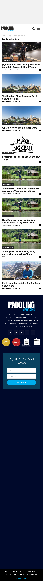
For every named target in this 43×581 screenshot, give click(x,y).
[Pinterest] (21, 332)
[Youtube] (33, 332)
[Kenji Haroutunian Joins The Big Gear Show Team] (21, 270)
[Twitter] (27, 332)
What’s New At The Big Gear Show (19, 127)
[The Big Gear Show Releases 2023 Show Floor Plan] (21, 83)
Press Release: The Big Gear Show (11, 70)
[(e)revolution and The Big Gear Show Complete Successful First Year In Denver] (21, 52)
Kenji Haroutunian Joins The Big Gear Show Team (21, 284)
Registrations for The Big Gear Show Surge (21, 158)
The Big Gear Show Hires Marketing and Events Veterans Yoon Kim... (20, 189)
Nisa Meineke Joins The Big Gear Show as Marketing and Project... (19, 221)
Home (4, 35)
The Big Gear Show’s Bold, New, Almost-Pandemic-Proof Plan (18, 253)
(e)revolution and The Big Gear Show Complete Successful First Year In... (21, 66)
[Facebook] (10, 332)
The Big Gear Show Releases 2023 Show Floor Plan (19, 97)
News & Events (7, 60)
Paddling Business (8, 152)
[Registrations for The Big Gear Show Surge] (21, 144)
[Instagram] (16, 332)
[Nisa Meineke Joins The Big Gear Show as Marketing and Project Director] (21, 207)
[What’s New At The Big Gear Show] (21, 115)
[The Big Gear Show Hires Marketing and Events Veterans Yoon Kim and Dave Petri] (21, 176)
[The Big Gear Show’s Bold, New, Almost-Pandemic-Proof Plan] (21, 239)
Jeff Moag (4, 257)
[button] (33, 29)
